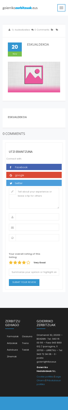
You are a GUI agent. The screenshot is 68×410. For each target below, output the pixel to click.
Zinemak (12, 356)
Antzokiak (12, 343)
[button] (34, 167)
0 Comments (42, 29)
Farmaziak (12, 336)
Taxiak (25, 349)
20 (15, 47)
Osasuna (27, 336)
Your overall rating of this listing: (24, 255)
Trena (25, 343)
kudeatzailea (22, 29)
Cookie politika (45, 376)
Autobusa (12, 349)
